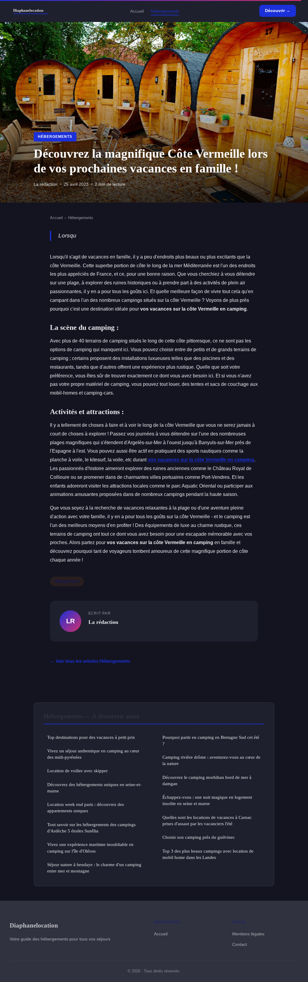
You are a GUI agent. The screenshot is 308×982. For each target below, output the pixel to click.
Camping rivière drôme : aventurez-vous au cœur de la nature (211, 760)
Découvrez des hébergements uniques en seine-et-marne (94, 787)
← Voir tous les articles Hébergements (90, 661)
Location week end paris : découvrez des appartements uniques (85, 807)
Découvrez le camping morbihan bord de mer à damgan (206, 780)
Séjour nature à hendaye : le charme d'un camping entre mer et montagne (94, 867)
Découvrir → (277, 10)
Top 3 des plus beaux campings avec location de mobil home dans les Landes (208, 854)
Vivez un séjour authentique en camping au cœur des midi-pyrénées (93, 754)
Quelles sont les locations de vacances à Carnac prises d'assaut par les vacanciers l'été (207, 820)
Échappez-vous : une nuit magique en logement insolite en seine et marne (207, 800)
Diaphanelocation (34, 925)
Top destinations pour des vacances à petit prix (91, 737)
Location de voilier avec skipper (77, 770)
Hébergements (165, 10)
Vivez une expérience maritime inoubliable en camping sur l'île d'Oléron (90, 847)
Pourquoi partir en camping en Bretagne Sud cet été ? (210, 740)
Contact (239, 944)
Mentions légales (248, 933)
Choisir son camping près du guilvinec (198, 837)
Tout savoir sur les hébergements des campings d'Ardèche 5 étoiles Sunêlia (91, 827)
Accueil (137, 10)
